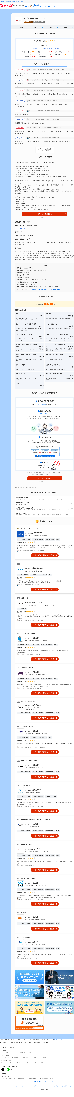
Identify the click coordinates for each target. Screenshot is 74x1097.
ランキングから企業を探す (26, 1057)
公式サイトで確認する (44, 214)
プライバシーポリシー (13, 1086)
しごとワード (36, 1062)
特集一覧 (43, 1062)
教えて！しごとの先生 (6, 1062)
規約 (36, 1086)
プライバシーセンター (26, 1086)
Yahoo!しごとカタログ (7, 1042)
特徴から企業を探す (13, 1057)
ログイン (27, 6)
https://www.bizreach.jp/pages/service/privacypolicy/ (45, 289)
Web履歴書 (22, 1052)
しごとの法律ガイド (19, 1062)
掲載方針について (58, 1039)
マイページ (15, 1052)
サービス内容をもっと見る (44, 555)
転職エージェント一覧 (34, 1042)
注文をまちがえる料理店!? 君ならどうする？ (13, 1)
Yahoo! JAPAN (51, 1081)
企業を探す (4, 1057)
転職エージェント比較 (21, 1042)
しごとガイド (28, 1062)
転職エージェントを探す (40, 1057)
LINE (11, 1069)
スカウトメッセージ (6, 1052)
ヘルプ (65, 1086)
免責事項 (56, 1086)
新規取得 (36, 5)
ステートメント (46, 1086)
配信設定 (29, 1052)
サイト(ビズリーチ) (40, 404)
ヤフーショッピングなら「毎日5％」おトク (43, 6)
